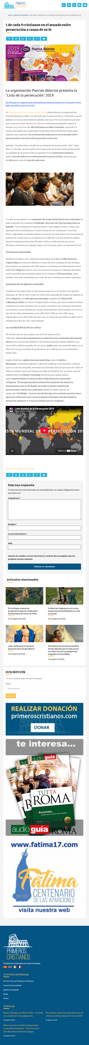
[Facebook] (9, 39)
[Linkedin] (23, 39)
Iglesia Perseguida (11, 989)
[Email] (44, 39)
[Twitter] (16, 39)
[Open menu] (85, 5)
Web (10, 543)
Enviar (10, 696)
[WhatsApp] (30, 39)
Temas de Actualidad (12, 985)
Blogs (5, 994)
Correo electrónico (17, 533)
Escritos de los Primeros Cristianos (18, 981)
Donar (6, 998)
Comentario (14, 498)
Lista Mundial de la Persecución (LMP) (28, 112)
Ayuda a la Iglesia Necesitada (20, 468)
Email (8, 683)
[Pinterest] (37, 39)
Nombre (12, 524)
